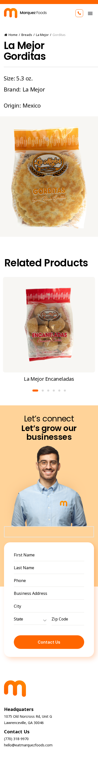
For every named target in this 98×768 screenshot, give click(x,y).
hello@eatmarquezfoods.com (28, 745)
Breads (26, 34)
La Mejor (42, 34)
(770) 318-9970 (16, 738)
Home (13, 34)
